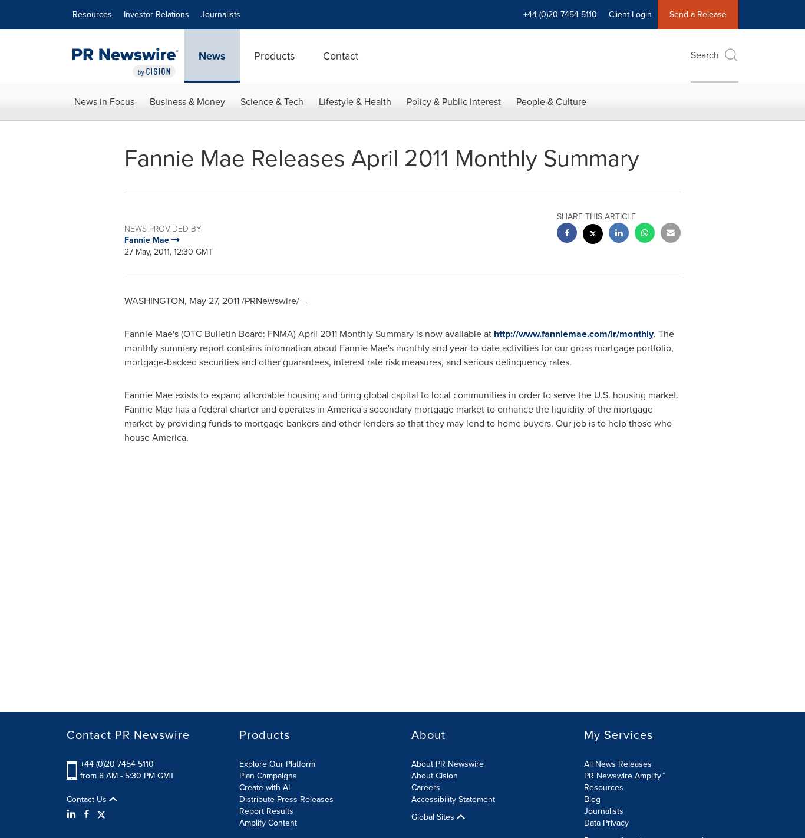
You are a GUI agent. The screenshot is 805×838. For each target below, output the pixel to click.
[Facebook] (86, 814)
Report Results (266, 811)
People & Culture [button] (551, 101)
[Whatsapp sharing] (645, 234)
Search (705, 55)
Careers (425, 787)
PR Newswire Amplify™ (624, 776)
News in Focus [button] (104, 101)
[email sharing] (671, 234)
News (212, 56)
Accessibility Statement (453, 799)
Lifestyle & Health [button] (355, 101)
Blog (592, 799)
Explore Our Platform (277, 764)
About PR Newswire (447, 764)
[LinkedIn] (73, 814)
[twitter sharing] (593, 235)
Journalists (220, 14)
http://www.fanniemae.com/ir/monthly (574, 334)
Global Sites (434, 817)
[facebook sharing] (567, 234)
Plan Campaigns (268, 776)
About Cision (434, 776)
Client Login (630, 14)
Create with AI (264, 787)
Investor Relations (156, 14)
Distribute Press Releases (286, 799)
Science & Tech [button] (271, 101)
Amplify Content (268, 823)
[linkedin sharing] (619, 234)
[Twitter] (101, 814)
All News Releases (618, 764)
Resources (92, 14)
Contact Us (88, 800)
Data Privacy (606, 823)
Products (274, 56)
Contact (340, 56)
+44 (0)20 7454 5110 (117, 764)
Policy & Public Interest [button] (454, 101)
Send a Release (698, 14)
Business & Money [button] (187, 101)
